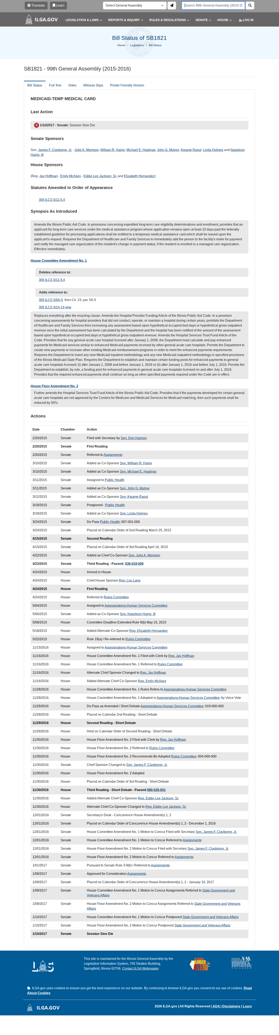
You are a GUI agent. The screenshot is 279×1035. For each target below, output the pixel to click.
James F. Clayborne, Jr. (55, 150)
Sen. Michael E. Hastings (138, 471)
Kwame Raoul (191, 150)
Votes (72, 85)
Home (121, 45)
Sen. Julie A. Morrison (144, 555)
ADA (217, 1006)
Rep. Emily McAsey (152, 681)
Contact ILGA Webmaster (140, 968)
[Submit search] (250, 5)
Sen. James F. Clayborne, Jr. (146, 764)
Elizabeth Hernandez (139, 176)
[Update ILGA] (171, 5)
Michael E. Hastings (140, 150)
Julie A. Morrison (87, 150)
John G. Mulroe (168, 150)
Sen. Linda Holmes (134, 513)
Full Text (55, 85)
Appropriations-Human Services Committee (136, 605)
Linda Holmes (213, 150)
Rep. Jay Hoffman (181, 656)
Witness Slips (93, 85)
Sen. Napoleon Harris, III (137, 614)
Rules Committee (116, 597)
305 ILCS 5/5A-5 (51, 300)
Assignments (113, 455)
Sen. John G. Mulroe (135, 488)
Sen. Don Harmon (134, 438)
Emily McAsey (70, 176)
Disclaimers (231, 1006)
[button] (80, 20)
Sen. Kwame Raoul (134, 496)
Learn (247, 1006)
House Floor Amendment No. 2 (54, 386)
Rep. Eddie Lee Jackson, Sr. (158, 798)
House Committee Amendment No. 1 (59, 260)
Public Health (114, 480)
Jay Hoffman (48, 176)
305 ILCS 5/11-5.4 (52, 199)
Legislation (137, 45)
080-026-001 (156, 790)
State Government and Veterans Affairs (211, 917)
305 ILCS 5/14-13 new (55, 307)
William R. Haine (112, 150)
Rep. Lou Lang (129, 580)
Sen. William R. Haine (136, 463)
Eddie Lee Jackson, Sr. (100, 176)
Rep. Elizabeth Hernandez (148, 630)
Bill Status (34, 85)
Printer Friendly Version (127, 85)
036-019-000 (134, 563)
